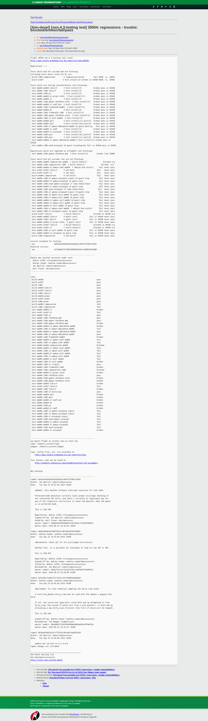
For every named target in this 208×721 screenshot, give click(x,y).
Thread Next (65, 22)
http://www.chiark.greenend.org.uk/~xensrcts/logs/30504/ (60, 61)
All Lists (38, 17)
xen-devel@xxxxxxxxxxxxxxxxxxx (54, 37)
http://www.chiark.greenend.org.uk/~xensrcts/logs (60, 455)
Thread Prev (54, 22)
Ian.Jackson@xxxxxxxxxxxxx (61, 40)
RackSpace (74, 714)
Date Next (44, 22)
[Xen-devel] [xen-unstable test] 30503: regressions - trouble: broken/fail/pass (81, 670)
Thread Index (86, 22)
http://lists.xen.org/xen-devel (47, 660)
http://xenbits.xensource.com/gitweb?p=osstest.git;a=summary (66, 463)
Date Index (75, 22)
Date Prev (35, 22)
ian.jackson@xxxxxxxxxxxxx (51, 46)
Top (32, 17)
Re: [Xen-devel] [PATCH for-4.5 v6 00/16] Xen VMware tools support (77, 672)
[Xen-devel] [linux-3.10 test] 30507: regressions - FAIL (72, 678)
